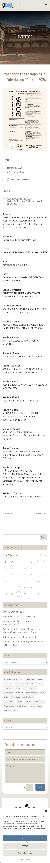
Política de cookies (24, 859)
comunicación (8, 684)
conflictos (18, 684)
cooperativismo (8, 688)
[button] (46, 811)
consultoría (39, 684)
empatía (43, 693)
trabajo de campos (36, 706)
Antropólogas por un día (14, 611)
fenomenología (15, 697)
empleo (6, 697)
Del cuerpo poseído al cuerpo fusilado (21, 637)
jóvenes (19, 702)
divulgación (19, 693)
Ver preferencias (25, 853)
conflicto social (28, 684)
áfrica (15, 710)
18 (18, 588)
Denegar (25, 845)
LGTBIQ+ (28, 702)
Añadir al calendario (19, 180)
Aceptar (25, 838)
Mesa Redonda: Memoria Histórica (19, 616)
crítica (18, 688)
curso (24, 688)
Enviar (40, 787)
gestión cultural (28, 697)
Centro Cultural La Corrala (19, 198)
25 (18, 594)
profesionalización (22, 706)
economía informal (32, 693)
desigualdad (32, 688)
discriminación (8, 693)
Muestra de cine (9, 706)
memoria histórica (39, 702)
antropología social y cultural (13, 679)
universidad (7, 710)
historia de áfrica (9, 702)
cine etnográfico (30, 679)
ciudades (40, 679)
